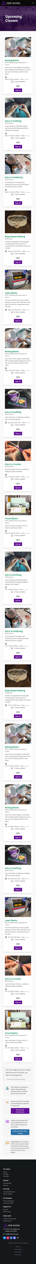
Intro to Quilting (13, 412)
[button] (33, 3)
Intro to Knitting (13, 121)
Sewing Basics (12, 60)
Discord (5, 1185)
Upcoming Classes (9, 1192)
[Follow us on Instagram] (7, 1238)
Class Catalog (7, 1194)
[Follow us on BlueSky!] (4, 1238)
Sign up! (18, 90)
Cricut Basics (11, 518)
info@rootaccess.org (11, 1234)
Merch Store (7, 1211)
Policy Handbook (8, 1201)
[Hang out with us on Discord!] (14, 1238)
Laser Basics (11, 292)
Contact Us (18, 1246)
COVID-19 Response (9, 1219)
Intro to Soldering (14, 177)
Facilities (6, 1174)
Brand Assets (7, 1221)
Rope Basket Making (15, 236)
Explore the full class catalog (20, 1132)
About (5, 1172)
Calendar (6, 1176)
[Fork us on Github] (17, 1238)
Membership (7, 1183)
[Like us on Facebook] (11, 1238)
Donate (5, 1209)
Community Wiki (8, 1203)
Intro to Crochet (13, 464)
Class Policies (18, 1252)
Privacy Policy (18, 1254)
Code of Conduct (18, 1249)
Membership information (20, 1111)
